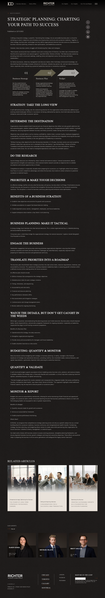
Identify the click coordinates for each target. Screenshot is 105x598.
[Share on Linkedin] (88, 32)
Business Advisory (21, 3)
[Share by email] (88, 37)
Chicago (45, 575)
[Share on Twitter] (88, 22)
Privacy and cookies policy (23, 586)
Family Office (32, 3)
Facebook (62, 577)
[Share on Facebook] (88, 27)
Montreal (46, 588)
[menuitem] (21, 4)
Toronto (45, 579)
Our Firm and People (86, 3)
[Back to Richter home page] (15, 576)
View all (13, 529)
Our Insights (74, 3)
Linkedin (61, 574)
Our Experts (65, 3)
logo (49, 3)
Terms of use (11, 586)
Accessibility (11, 588)
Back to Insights (15, 13)
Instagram (62, 580)
